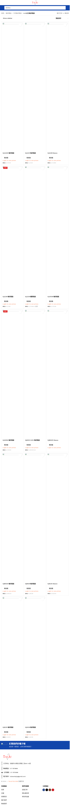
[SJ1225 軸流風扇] (35, 87)
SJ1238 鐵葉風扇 (30, 296)
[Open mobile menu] (2, 8)
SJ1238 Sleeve (52, 153)
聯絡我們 (4, 803)
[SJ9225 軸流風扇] (12, 661)
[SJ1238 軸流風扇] (12, 230)
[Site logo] (35, 2)
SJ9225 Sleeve (52, 584)
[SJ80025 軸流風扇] (12, 517)
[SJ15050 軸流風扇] (12, 374)
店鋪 (2, 793)
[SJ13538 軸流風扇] (57, 230)
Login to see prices (9, 160)
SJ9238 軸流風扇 (30, 727)
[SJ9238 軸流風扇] (35, 661)
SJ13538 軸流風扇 (53, 296)
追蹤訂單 (24, 789)
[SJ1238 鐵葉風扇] (35, 230)
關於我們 (4, 800)
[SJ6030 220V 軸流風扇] (35, 374)
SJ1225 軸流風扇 (30, 153)
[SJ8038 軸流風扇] (35, 517)
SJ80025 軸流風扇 (8, 584)
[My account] (68, 8)
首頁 (2, 13)
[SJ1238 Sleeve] (57, 87)
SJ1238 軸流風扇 (8, 296)
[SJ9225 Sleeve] (57, 517)
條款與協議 (25, 796)
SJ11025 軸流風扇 (8, 153)
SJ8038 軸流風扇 (30, 584)
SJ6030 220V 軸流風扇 (32, 440)
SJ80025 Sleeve (53, 440)
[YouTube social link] (53, 790)
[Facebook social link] (43, 790)
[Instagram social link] (50, 790)
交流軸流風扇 (17, 13)
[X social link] (47, 790)
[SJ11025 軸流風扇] (12, 87)
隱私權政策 (25, 793)
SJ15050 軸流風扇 (8, 440)
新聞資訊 (4, 796)
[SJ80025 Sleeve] (57, 374)
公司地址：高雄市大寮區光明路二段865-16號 (17, 763)
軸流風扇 (8, 13)
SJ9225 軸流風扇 (8, 727)
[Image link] (7, 756)
